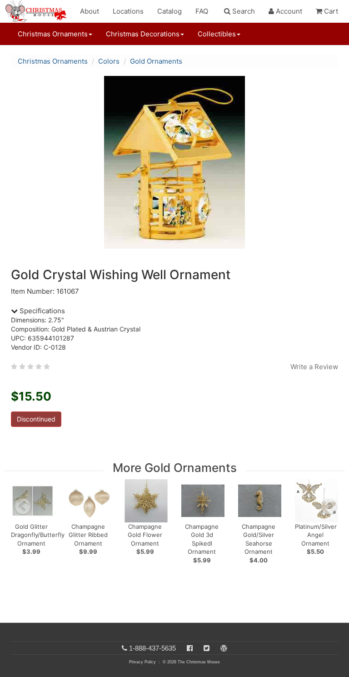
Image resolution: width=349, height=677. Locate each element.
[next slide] (329, 506)
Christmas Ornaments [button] (53, 34)
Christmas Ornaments (53, 61)
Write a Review (314, 366)
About (89, 11)
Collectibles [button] (217, 34)
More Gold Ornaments (175, 468)
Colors (109, 61)
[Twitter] (206, 648)
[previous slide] (23, 506)
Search (242, 11)
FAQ (201, 11)
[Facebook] (190, 648)
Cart (330, 11)
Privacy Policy (142, 662)
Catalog (169, 11)
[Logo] (38, 11)
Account (288, 11)
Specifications (41, 310)
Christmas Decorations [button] (142, 34)
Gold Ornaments (156, 61)
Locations (128, 11)
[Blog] (223, 648)
